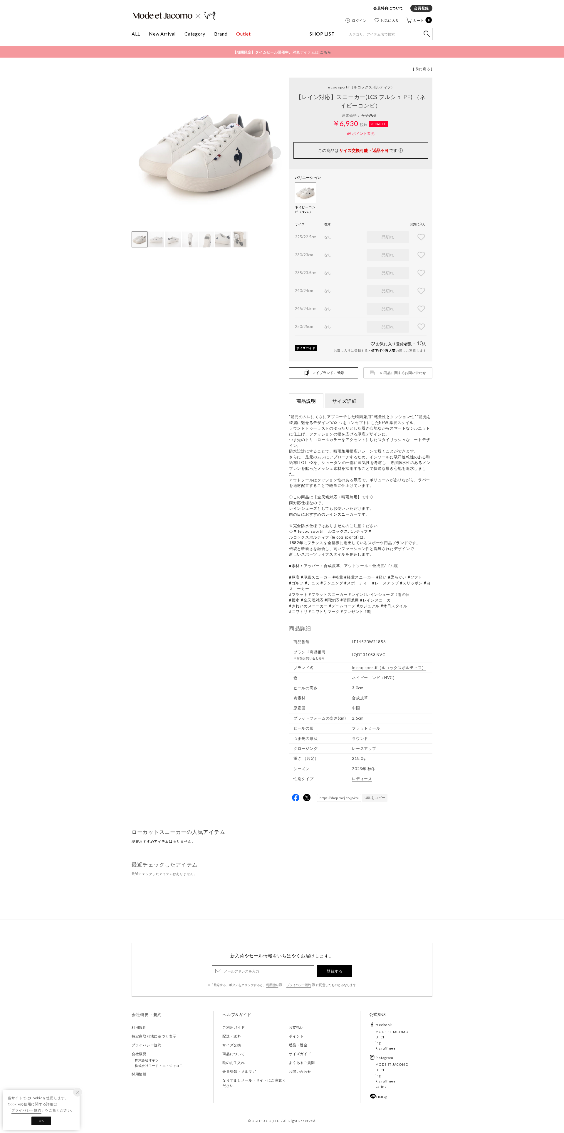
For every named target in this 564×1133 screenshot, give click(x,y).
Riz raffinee (385, 1048)
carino (381, 1086)
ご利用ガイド (233, 1027)
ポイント (296, 1036)
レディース (362, 778)
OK (41, 1121)
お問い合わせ (300, 1071)
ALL (136, 33)
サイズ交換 (231, 1045)
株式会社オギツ (147, 1060)
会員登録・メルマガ (239, 1071)
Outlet (243, 33)
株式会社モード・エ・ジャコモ (159, 1065)
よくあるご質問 (302, 1062)
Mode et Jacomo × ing (174, 15)
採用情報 (139, 1074)
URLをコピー (375, 797)
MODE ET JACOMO (391, 1032)
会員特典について (388, 8)
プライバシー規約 (298, 985)
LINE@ (382, 1097)
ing (378, 1043)
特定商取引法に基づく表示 (154, 1036)
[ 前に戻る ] (422, 69)
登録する (335, 971)
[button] (274, 152)
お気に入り (389, 20)
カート (421, 20)
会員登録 (421, 8)
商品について (233, 1054)
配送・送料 (231, 1036)
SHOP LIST (322, 33)
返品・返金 (298, 1045)
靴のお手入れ (233, 1062)
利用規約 (272, 985)
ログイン (359, 20)
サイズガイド (305, 348)
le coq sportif (361, 87)
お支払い (296, 1027)
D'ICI (379, 1037)
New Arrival (162, 33)
